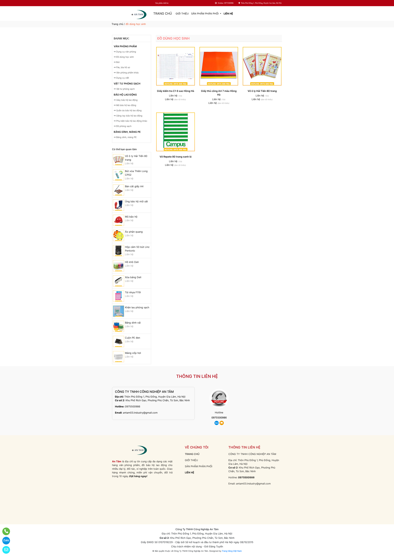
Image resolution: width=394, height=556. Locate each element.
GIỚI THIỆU (182, 13)
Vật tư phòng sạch (127, 83)
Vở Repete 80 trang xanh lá (175, 156)
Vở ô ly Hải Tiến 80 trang (262, 90)
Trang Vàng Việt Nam (232, 551)
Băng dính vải (133, 322)
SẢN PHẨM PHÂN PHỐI (205, 13)
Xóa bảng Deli (133, 277)
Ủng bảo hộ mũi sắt (136, 201)
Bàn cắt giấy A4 (134, 186)
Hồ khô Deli (132, 262)
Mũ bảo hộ (131, 216)
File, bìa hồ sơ (123, 67)
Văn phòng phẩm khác (127, 72)
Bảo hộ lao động (125, 94)
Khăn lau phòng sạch (137, 307)
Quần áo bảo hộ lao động (129, 110)
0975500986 (132, 406)
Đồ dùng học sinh (125, 57)
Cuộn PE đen (132, 337)
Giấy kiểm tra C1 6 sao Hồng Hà (175, 90)
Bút (118, 62)
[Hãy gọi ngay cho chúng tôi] (4, 531)
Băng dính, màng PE (127, 131)
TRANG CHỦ (162, 13)
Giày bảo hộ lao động (127, 100)
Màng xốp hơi (133, 352)
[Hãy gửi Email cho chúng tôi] (4, 550)
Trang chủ (117, 24)
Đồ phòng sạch (123, 126)
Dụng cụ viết (122, 77)
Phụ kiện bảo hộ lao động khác (131, 121)
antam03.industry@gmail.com (140, 412)
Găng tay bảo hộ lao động (129, 115)
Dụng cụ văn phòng (126, 51)
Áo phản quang (134, 231)
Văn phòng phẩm (125, 46)
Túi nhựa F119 (133, 292)
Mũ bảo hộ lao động (126, 105)
